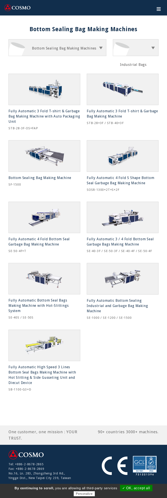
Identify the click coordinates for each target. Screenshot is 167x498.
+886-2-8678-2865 (29, 464)
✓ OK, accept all (136, 488)
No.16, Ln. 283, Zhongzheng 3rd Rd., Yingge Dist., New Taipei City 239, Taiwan (39, 476)
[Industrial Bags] (136, 47)
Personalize (84, 493)
